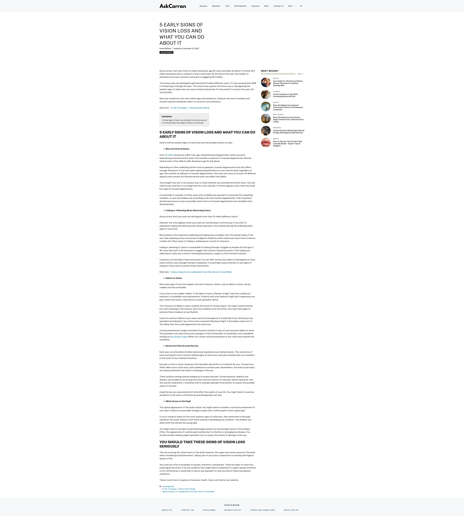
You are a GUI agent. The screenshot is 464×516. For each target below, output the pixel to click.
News (266, 6)
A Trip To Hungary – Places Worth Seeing (190, 108)
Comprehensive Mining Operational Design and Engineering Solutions (288, 131)
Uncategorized (166, 52)
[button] (301, 6)
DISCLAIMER (209, 510)
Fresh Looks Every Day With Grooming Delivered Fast (285, 95)
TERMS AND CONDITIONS (262, 510)
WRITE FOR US (291, 510)
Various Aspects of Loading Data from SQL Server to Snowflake (201, 272)
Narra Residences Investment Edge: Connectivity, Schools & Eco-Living (288, 119)
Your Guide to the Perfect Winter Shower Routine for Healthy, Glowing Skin (288, 83)
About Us (167, 510)
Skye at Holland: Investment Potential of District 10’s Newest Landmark (288, 107)
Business (203, 6)
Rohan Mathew (165, 49)
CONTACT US (187, 510)
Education (216, 6)
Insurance (255, 6)
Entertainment (240, 6)
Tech (227, 6)
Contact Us (278, 6)
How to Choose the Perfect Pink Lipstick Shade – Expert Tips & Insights (287, 143)
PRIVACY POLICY (233, 510)
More (290, 6)
